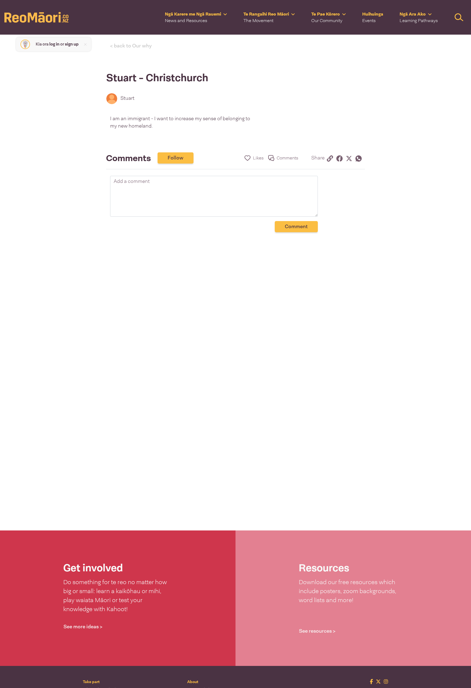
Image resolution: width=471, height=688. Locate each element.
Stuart (127, 98)
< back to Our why (131, 46)
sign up (71, 44)
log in (54, 44)
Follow (175, 158)
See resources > (317, 631)
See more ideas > (83, 626)
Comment (296, 226)
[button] (196, 17)
